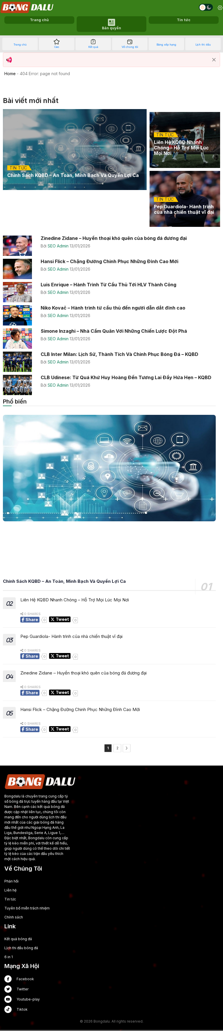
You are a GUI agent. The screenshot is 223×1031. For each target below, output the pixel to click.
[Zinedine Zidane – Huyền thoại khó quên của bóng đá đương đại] (111, 246)
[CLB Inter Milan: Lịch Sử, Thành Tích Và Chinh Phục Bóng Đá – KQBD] (111, 362)
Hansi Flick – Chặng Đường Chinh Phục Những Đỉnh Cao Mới (80, 709)
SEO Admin (59, 245)
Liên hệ (10, 890)
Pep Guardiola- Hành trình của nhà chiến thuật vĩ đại (71, 636)
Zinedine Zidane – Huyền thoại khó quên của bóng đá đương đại (83, 673)
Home (10, 73)
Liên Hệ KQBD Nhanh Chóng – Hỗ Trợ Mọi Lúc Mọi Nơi (74, 600)
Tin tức (10, 899)
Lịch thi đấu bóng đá (21, 948)
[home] (27, 7)
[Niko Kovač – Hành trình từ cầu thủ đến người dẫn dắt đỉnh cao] (111, 315)
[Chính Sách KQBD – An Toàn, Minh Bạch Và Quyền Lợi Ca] (75, 149)
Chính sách (13, 917)
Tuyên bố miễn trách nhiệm (27, 908)
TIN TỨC (18, 167)
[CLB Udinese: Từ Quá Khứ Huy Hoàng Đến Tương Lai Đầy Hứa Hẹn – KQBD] (111, 385)
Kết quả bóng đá (18, 939)
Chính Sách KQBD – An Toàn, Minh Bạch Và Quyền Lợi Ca (64, 581)
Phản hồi (11, 881)
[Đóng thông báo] (214, 60)
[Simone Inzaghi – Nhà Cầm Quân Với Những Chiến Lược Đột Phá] (111, 338)
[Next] (126, 748)
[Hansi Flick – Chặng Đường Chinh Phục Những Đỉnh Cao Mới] (111, 269)
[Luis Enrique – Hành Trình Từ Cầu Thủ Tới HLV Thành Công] (111, 292)
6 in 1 (8, 957)
